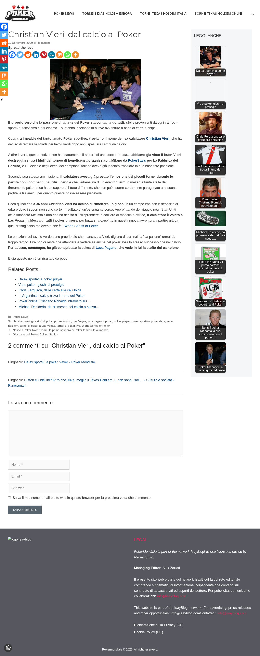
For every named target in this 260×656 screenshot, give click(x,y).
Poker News (64, 13)
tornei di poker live (68, 325)
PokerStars (137, 160)
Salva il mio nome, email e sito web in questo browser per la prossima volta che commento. (82, 498)
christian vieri (21, 321)
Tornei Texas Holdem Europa (107, 13)
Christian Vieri (157, 138)
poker (108, 321)
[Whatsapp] (67, 54)
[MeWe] (51, 54)
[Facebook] (12, 54)
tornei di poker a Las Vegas (37, 325)
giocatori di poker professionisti (51, 321)
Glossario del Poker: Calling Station (35, 334)
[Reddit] (27, 54)
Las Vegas (79, 321)
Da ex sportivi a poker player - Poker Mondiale (59, 362)
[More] (75, 54)
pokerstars (158, 321)
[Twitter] (20, 54)
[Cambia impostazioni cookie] (8, 648)
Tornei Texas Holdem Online (219, 13)
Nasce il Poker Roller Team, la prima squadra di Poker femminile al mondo (60, 330)
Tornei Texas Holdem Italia (163, 13)
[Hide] (1, 99)
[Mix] (59, 54)
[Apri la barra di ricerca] (252, 14)
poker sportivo (140, 321)
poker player (122, 321)
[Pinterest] (43, 54)
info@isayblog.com (171, 596)
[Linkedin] (35, 54)
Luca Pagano (106, 248)
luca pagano (96, 321)
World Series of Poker (81, 226)
